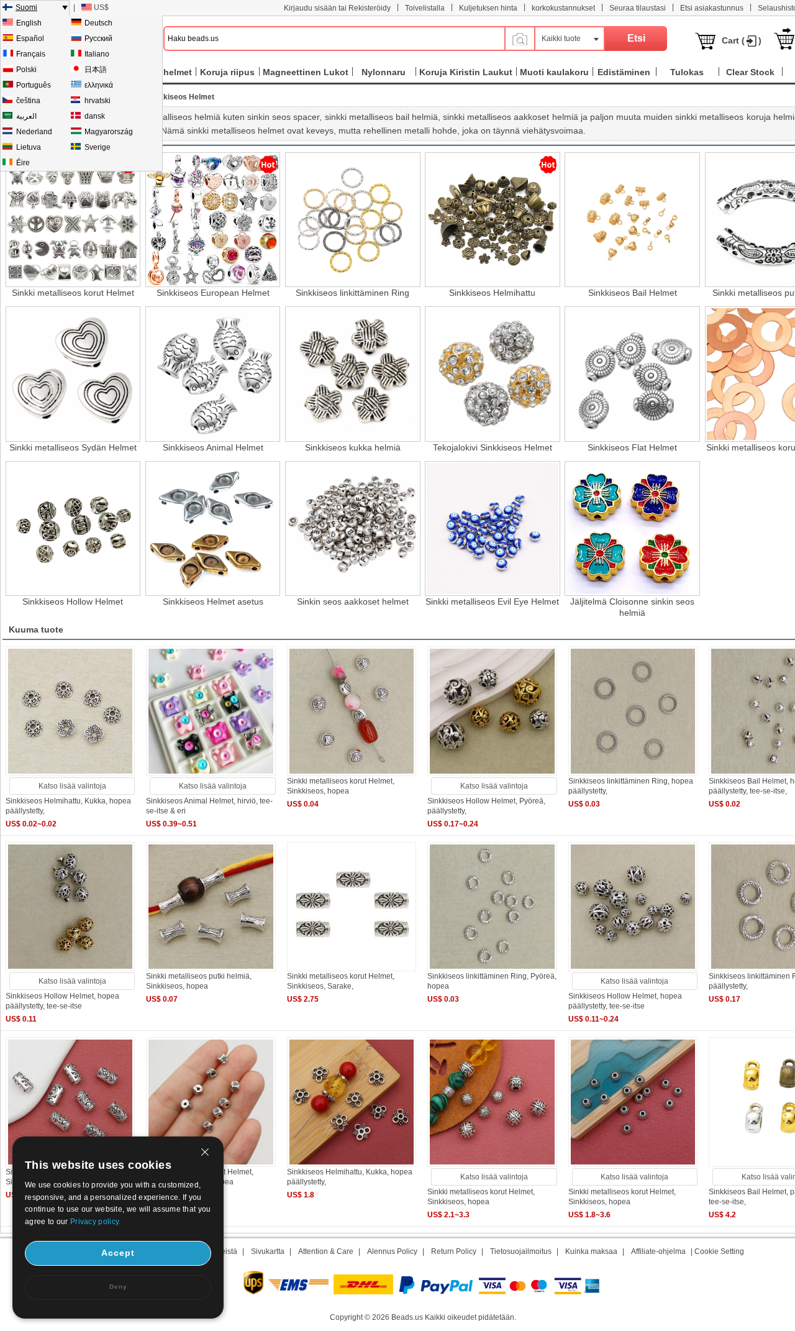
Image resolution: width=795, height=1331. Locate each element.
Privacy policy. (95, 1221)
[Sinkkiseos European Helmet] (212, 219)
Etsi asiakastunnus (711, 8)
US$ (101, 7)
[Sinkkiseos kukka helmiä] (352, 373)
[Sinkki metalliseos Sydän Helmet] (73, 373)
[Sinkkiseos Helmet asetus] (212, 528)
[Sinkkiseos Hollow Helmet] (73, 528)
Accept (118, 1253)
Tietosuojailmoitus (521, 1251)
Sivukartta (267, 1251)
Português (33, 85)
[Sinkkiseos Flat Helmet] (632, 373)
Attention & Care (325, 1251)
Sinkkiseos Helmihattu (492, 293)
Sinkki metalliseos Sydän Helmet (73, 447)
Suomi (26, 7)
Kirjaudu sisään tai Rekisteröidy (337, 8)
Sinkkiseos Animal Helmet (213, 447)
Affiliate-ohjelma (658, 1251)
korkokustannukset (563, 8)
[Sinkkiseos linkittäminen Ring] (352, 219)
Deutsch (98, 23)
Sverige (97, 147)
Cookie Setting (719, 1251)
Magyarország (108, 131)
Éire (23, 162)
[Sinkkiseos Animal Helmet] (212, 373)
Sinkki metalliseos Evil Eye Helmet (492, 601)
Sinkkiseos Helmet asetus (213, 601)
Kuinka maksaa (591, 1251)
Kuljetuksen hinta (488, 8)
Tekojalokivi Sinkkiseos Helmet (492, 447)
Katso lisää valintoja (72, 786)
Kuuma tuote (36, 629)
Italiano (96, 54)
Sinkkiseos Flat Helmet (632, 447)
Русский (98, 38)
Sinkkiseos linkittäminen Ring (352, 293)
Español (30, 38)
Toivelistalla (425, 8)
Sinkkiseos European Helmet (213, 293)
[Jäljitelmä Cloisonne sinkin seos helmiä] (632, 528)
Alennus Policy (392, 1251)
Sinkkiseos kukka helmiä (353, 447)
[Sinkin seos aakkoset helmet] (352, 528)
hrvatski (97, 100)
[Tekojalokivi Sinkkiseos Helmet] (492, 373)
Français (30, 54)
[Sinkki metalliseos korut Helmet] (73, 219)
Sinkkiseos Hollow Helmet (72, 601)
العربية (26, 116)
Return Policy (453, 1251)
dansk (94, 116)
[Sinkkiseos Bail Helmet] (632, 219)
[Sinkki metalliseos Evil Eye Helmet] (492, 528)
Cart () (741, 40)
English (29, 23)
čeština (28, 100)
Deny (118, 1286)
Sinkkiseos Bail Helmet (632, 293)
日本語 (95, 69)
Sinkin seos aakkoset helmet (353, 601)
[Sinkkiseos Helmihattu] (492, 219)
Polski (26, 69)
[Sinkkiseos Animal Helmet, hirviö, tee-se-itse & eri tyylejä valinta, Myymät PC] (210, 773)
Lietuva (28, 147)
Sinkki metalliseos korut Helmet (73, 293)
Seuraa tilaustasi (637, 8)
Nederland (34, 131)
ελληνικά (98, 85)
